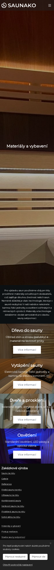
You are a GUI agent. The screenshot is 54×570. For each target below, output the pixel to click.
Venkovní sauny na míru (12, 506)
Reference (6, 484)
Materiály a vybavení (11, 526)
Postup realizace (9, 531)
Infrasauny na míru (10, 495)
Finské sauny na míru (11, 489)
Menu (50, 5)
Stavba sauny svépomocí (13, 537)
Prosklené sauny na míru (13, 511)
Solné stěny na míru (10, 517)
